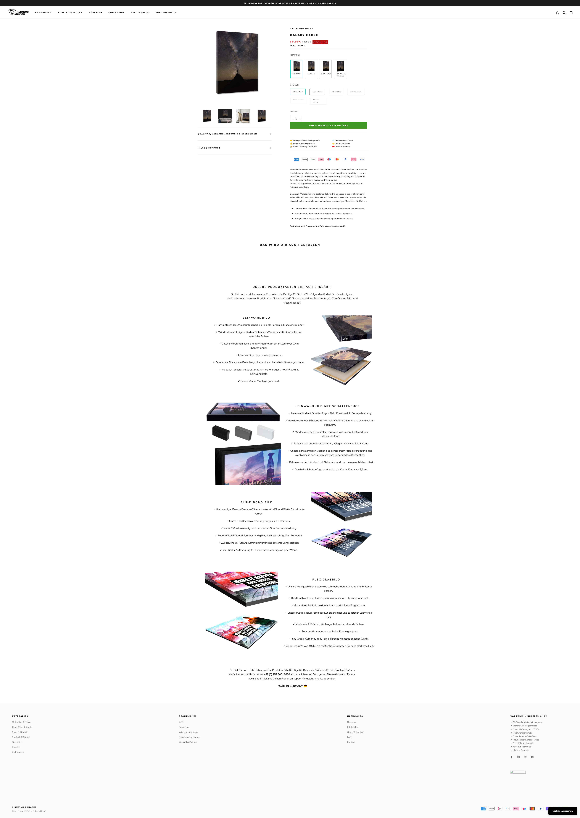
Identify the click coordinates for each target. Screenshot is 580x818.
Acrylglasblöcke (70, 12)
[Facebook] (512, 756)
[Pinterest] (525, 756)
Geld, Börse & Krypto (22, 727)
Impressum (184, 727)
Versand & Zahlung (188, 742)
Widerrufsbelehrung (188, 732)
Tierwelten (17, 742)
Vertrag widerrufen (563, 810)
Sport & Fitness (19, 732)
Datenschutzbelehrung (189, 737)
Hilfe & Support (209, 148)
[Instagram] (518, 756)
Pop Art (15, 747)
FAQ (349, 737)
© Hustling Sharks (24, 807)
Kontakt (351, 742)
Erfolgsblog (140, 12)
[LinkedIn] (532, 756)
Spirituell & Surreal (21, 737)
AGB (181, 722)
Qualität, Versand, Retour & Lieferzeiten (227, 134)
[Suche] (564, 12)
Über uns (351, 722)
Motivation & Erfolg (21, 722)
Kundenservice (166, 12)
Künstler (95, 12)
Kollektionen (18, 752)
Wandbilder (43, 12)
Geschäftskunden (355, 732)
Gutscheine (116, 12)
